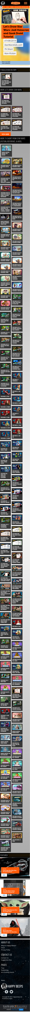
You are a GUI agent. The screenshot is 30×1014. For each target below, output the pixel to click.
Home (3, 7)
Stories (7, 7)
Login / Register (15, 3)
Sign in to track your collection (6, 62)
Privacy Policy (5, 950)
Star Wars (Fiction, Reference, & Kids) (21, 7)
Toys (2, 968)
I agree (21, 1009)
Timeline (11, 7)
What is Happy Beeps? (8, 946)
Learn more (14, 1009)
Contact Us (5, 958)
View (4, 875)
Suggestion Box (6, 960)
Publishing (4, 970)
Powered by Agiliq (7, 998)
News (3, 980)
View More (5, 134)
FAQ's (3, 948)
